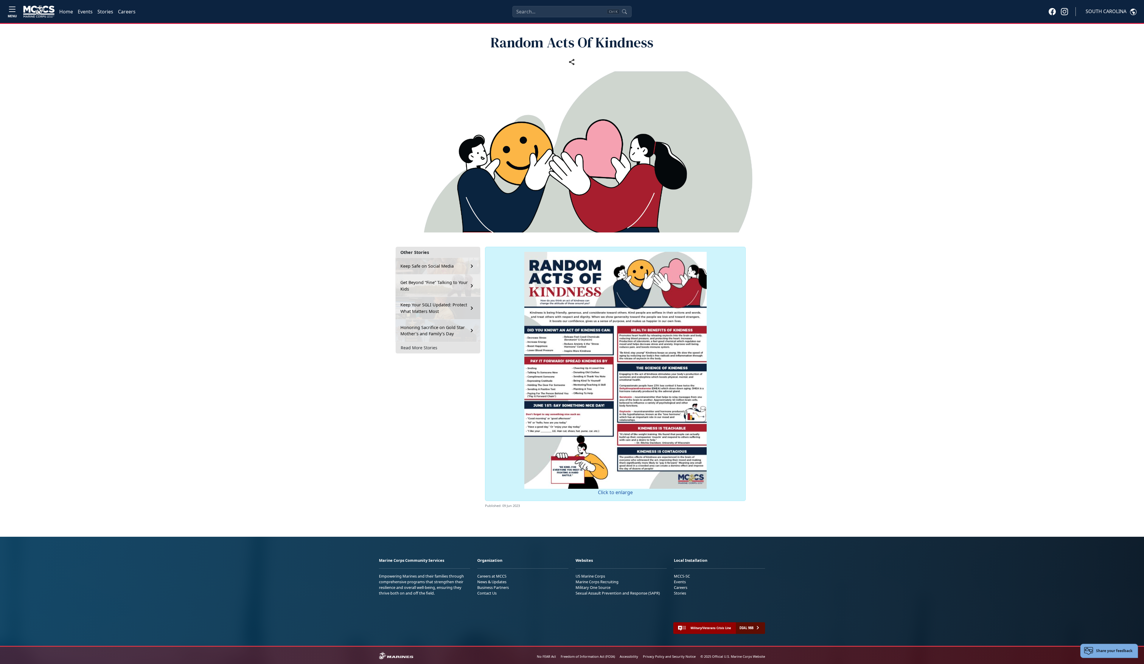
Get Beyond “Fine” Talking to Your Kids (434, 286)
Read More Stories (419, 347)
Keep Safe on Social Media (427, 266)
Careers (127, 11)
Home (66, 11)
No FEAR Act (546, 656)
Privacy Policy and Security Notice (669, 656)
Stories (105, 11)
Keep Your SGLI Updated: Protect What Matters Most (433, 308)
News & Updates (491, 581)
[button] (1052, 11)
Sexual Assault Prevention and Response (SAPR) (618, 593)
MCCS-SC (682, 576)
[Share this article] (572, 62)
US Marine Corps (590, 576)
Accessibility (629, 656)
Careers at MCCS (491, 576)
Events (85, 11)
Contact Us (487, 593)
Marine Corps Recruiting (597, 581)
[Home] (39, 11)
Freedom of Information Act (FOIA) (588, 656)
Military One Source (593, 587)
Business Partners (493, 587)
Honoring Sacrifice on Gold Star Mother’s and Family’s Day (432, 331)
